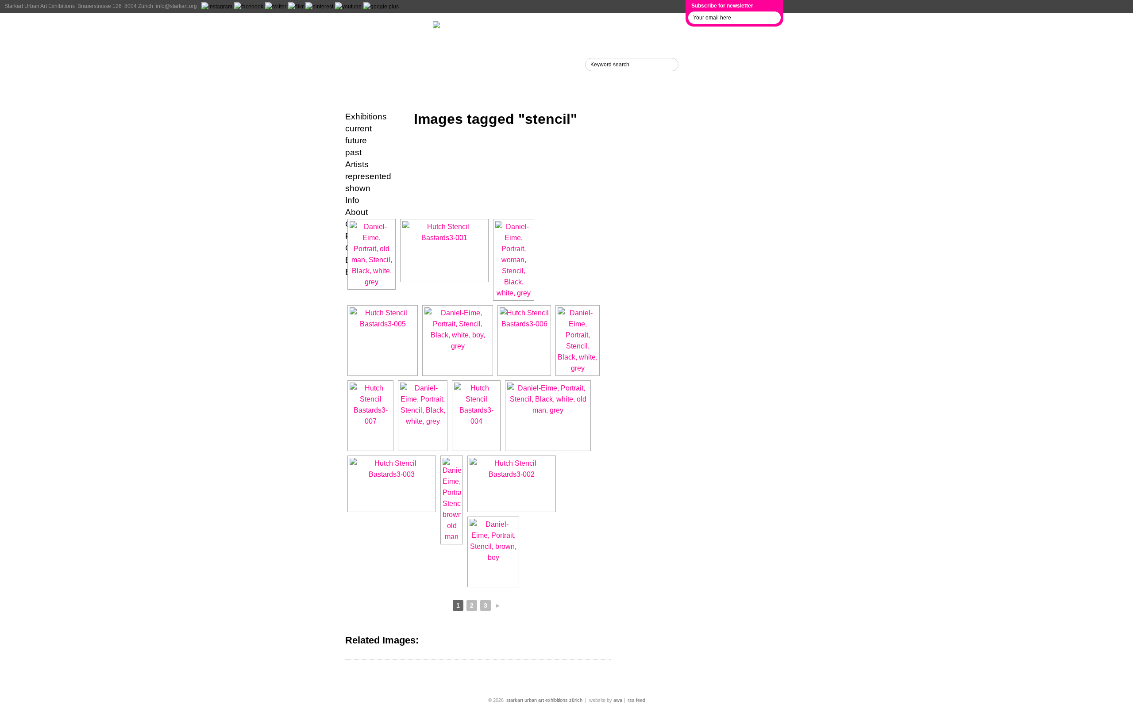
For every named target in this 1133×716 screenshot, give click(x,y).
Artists (362, 45)
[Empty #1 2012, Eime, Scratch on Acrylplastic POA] (422, 416)
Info (355, 64)
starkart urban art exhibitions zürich (544, 700)
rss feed (636, 700)
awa (617, 700)
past (353, 152)
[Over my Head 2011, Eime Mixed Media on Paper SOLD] (493, 552)
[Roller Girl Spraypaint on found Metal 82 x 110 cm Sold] (524, 340)
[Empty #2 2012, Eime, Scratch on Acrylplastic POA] (577, 340)
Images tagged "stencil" (495, 119)
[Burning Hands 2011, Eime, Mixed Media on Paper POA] (548, 416)
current (358, 128)
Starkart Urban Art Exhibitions (39, 6)
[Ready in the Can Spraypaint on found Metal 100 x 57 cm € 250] (370, 416)
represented (368, 176)
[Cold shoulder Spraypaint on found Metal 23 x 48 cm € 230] (476, 416)
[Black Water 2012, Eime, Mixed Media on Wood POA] (457, 340)
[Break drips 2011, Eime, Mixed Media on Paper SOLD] (452, 500)
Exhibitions (374, 27)
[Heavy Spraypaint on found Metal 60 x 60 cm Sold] (383, 340)
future (356, 140)
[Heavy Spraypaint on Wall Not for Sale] (444, 250)
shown (357, 188)
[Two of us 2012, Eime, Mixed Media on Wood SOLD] (371, 254)
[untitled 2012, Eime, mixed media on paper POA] (513, 260)
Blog (357, 82)
